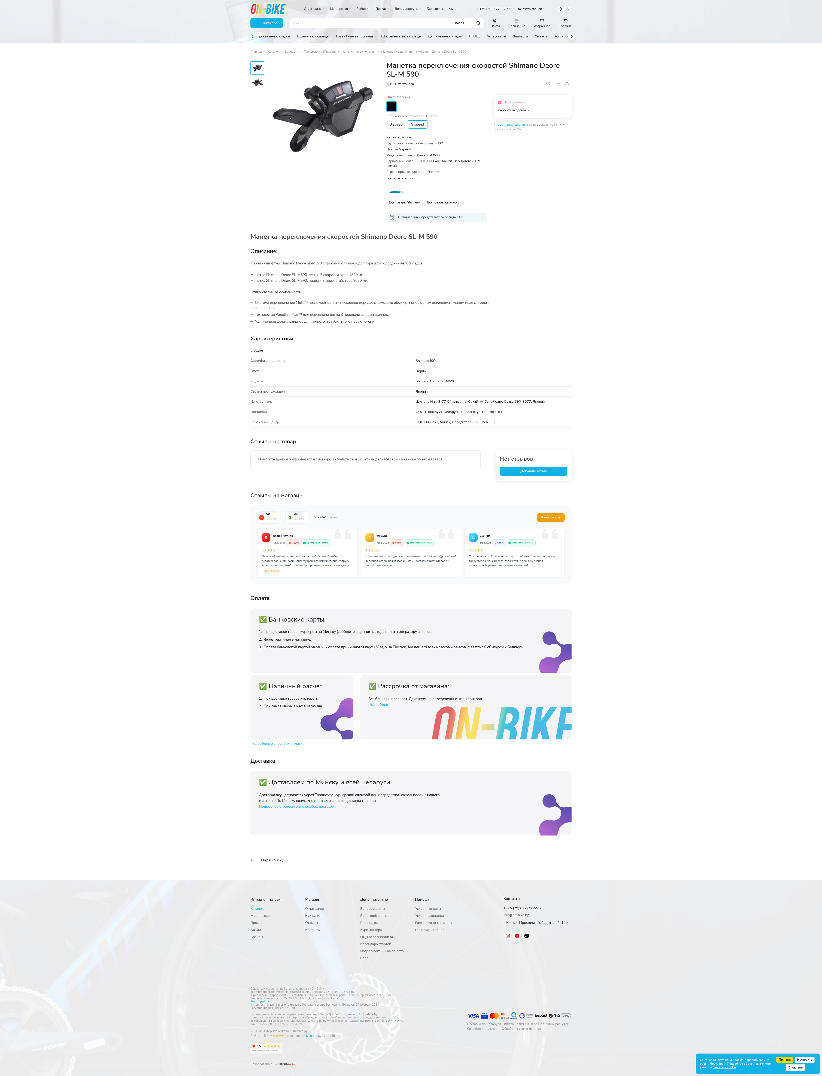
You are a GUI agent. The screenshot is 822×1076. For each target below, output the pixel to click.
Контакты (312, 930)
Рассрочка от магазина (433, 922)
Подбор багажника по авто (382, 951)
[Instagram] (507, 936)
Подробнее (378, 704)
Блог (364, 958)
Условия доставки (429, 915)
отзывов (307, 1036)
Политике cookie (724, 1067)
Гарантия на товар (429, 930)
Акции (255, 930)
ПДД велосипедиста (376, 937)
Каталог (256, 908)
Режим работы (260, 1001)
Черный (391, 106)
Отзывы (311, 922)
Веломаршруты (372, 908)
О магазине (314, 908)
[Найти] (478, 23)
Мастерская (260, 915)
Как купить (314, 915)
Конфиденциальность (483, 1029)
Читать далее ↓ (271, 571)
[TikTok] (526, 936)
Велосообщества (374, 915)
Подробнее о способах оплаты (276, 743)
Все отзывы (549, 517)
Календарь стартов (375, 944)
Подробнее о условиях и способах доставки (296, 806)
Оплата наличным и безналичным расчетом (535, 1024)
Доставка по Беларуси (484, 1024)
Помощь (422, 899)
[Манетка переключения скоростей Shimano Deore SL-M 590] (322, 116)
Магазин (312, 899)
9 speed (417, 124)
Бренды (256, 937)
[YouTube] (517, 936)
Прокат (256, 922)
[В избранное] (548, 83)
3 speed (396, 124)
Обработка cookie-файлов (521, 1029)
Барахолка (369, 922)
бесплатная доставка (513, 125)
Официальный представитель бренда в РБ (430, 217)
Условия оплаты (428, 908)
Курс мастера (371, 930)
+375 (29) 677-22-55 (494, 9)
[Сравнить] (558, 83)
